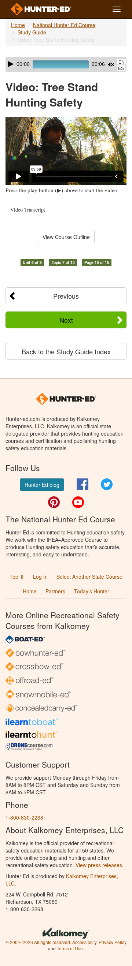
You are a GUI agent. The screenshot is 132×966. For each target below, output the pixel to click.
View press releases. (100, 865)
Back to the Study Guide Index (66, 351)
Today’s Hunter (91, 591)
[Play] (11, 64)
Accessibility (84, 942)
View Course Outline (66, 236)
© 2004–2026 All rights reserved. (38, 942)
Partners (55, 591)
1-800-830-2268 (24, 817)
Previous (66, 296)
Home (18, 25)
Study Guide (32, 32)
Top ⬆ (17, 576)
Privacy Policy (112, 942)
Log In (40, 576)
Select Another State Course (89, 576)
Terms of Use (70, 948)
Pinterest (54, 502)
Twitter (107, 484)
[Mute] (111, 64)
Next (66, 320)
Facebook (82, 484)
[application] (66, 64)
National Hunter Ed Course (64, 25)
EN (121, 62)
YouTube (78, 502)
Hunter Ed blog (42, 484)
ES (121, 68)
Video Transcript (27, 209)
